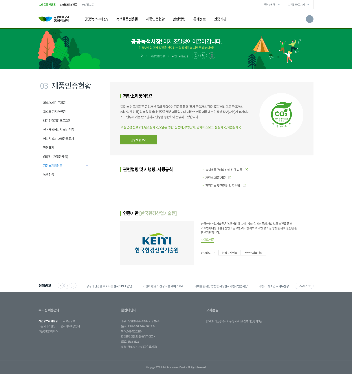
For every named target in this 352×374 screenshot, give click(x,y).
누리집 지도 (87, 4)
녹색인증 (48, 174)
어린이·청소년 (273, 286)
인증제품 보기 (138, 140)
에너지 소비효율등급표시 (58, 138)
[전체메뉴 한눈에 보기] (310, 19)
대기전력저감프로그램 (57, 120)
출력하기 (212, 55)
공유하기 (195, 55)
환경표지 (48, 147)
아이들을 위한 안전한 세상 (221, 286)
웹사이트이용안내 (70, 326)
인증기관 (220, 19)
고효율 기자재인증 (54, 111)
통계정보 (199, 19)
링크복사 (203, 55)
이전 (61, 285)
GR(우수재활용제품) (55, 156)
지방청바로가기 (296, 5)
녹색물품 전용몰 (47, 4)
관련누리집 (270, 5)
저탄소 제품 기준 (215, 177)
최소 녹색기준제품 (54, 102)
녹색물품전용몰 (127, 19)
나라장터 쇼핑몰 (68, 4)
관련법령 (179, 19)
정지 (67, 285)
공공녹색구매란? (96, 19)
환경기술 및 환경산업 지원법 (222, 185)
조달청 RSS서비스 (48, 331)
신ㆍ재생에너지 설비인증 (58, 129)
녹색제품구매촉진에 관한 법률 (223, 169)
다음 (73, 285)
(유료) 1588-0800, (130, 326)
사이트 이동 (207, 239)
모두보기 (302, 286)
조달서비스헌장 (46, 326)
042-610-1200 (147, 326)
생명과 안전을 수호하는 (109, 286)
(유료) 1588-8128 (130, 341)
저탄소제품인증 (180, 56)
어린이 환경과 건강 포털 (163, 286)
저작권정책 (69, 321)
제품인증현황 (155, 19)
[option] (109, 286)
